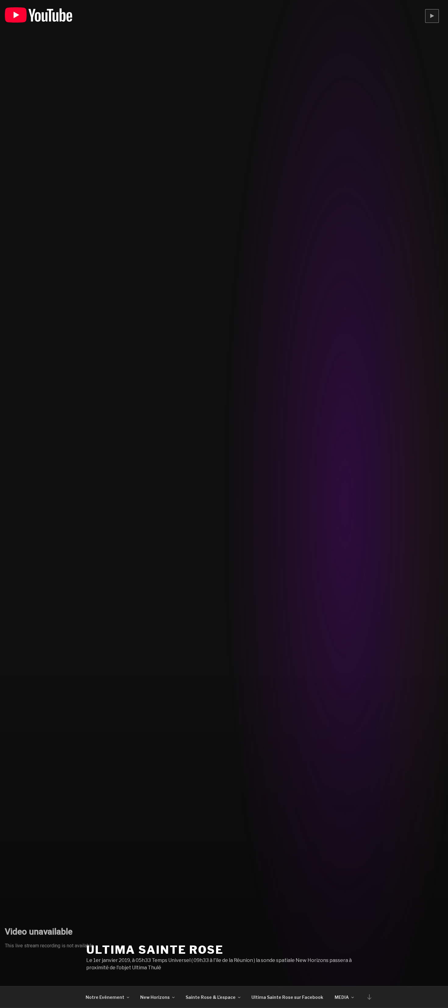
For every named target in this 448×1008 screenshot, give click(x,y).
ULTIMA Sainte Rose (155, 949)
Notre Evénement (105, 997)
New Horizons (155, 997)
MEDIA (342, 997)
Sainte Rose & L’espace (211, 997)
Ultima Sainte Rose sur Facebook (287, 997)
